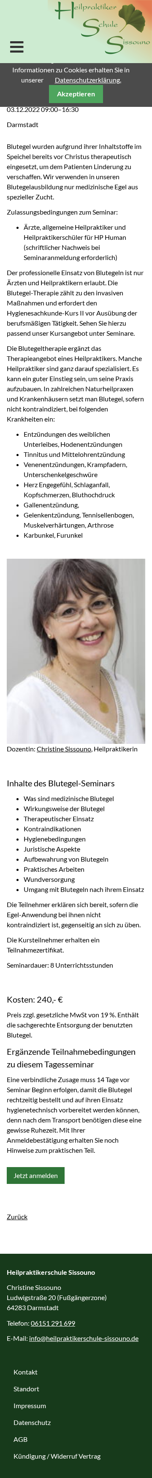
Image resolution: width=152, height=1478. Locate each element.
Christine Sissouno (64, 749)
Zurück (17, 1217)
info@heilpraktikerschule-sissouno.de (83, 1338)
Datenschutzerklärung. (88, 80)
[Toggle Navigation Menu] (17, 46)
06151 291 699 (53, 1323)
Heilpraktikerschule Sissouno (100, 31)
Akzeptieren (76, 94)
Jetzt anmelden (36, 1175)
